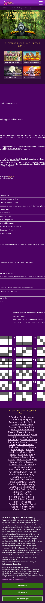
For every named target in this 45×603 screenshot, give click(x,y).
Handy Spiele (17, 450)
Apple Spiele (26, 420)
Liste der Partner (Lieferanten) (13, 579)
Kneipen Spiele (25, 454)
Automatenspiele (17, 422)
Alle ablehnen (22, 592)
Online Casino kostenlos (22, 487)
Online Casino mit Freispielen (20, 468)
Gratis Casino (29, 447)
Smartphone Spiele (18, 504)
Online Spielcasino (24, 490)
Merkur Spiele (24, 459)
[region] (22, 557)
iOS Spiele (22, 452)
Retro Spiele (28, 497)
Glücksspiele (14, 447)
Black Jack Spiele (26, 427)
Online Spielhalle (23, 493)
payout (11, 177)
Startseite (5, 8)
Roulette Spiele (16, 499)
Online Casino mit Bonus (21, 464)
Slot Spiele (26, 502)
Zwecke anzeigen (22, 599)
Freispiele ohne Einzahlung (21, 438)
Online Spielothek (20, 495)
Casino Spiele (23, 432)
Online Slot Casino (18, 489)
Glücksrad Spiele (26, 445)
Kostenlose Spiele (19, 457)
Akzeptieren (22, 585)
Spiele (14, 8)
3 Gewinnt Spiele (17, 417)
